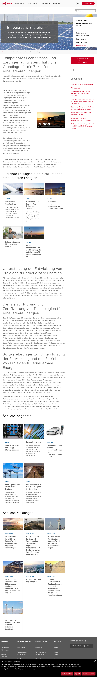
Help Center (21, 647)
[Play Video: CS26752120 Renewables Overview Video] (51, 118)
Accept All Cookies (88, 674)
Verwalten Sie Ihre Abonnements (41, 653)
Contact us (88, 3)
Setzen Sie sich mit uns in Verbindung (82, 60)
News (56, 647)
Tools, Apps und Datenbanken (22, 653)
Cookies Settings (67, 674)
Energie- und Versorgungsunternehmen (85, 23)
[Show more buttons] (63, 126)
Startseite (4, 52)
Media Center (56, 653)
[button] (20, 3)
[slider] (51, 126)
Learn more (31, 669)
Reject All (77, 674)
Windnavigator (76, 88)
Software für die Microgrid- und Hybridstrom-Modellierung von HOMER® (82, 126)
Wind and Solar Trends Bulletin (82, 84)
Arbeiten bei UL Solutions (5, 649)
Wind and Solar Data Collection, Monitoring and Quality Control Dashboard (82, 101)
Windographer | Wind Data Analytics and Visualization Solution (80, 93)
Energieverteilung (82, 42)
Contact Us (38, 647)
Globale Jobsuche (4, 656)
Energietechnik (81, 39)
